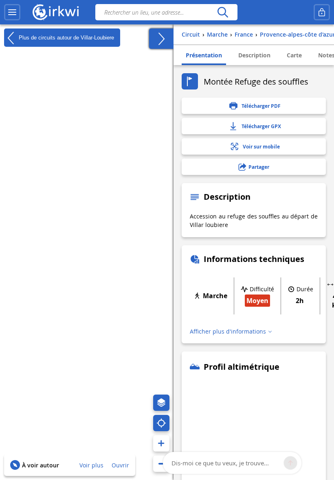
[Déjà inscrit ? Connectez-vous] (322, 12)
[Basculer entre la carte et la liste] (161, 38)
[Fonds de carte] (161, 403)
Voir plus (91, 465)
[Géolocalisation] (161, 423)
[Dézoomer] (161, 464)
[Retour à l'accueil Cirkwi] (56, 12)
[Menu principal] (12, 12)
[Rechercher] (222, 12)
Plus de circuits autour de (65, 37)
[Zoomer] (161, 443)
